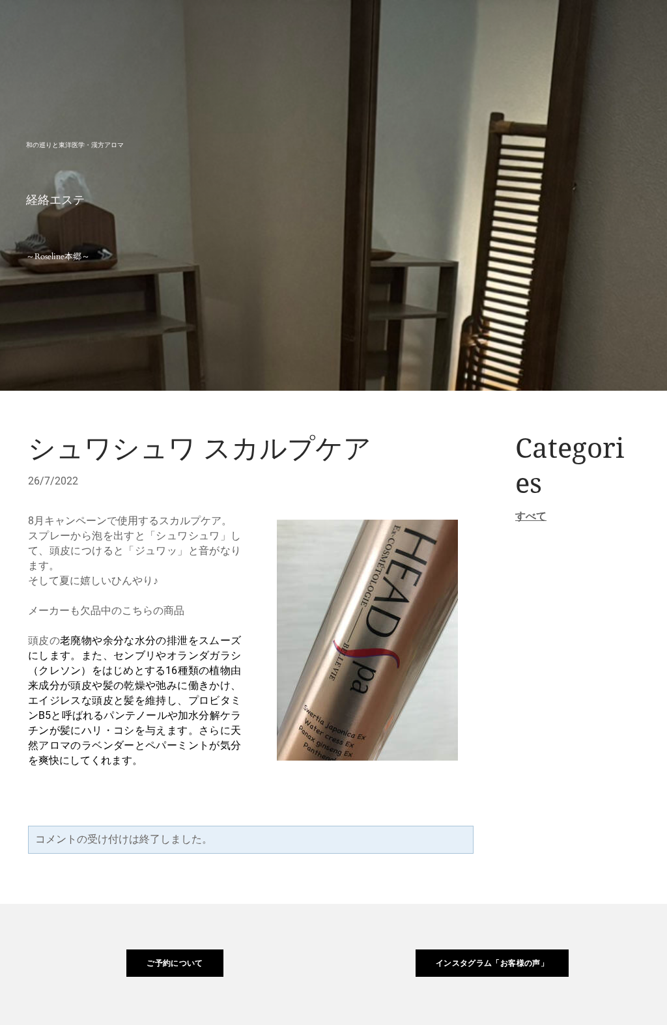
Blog (609, 29)
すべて (530, 516)
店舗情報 (543, 29)
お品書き (409, 29)
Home (342, 29)
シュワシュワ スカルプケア (199, 449)
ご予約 (476, 29)
